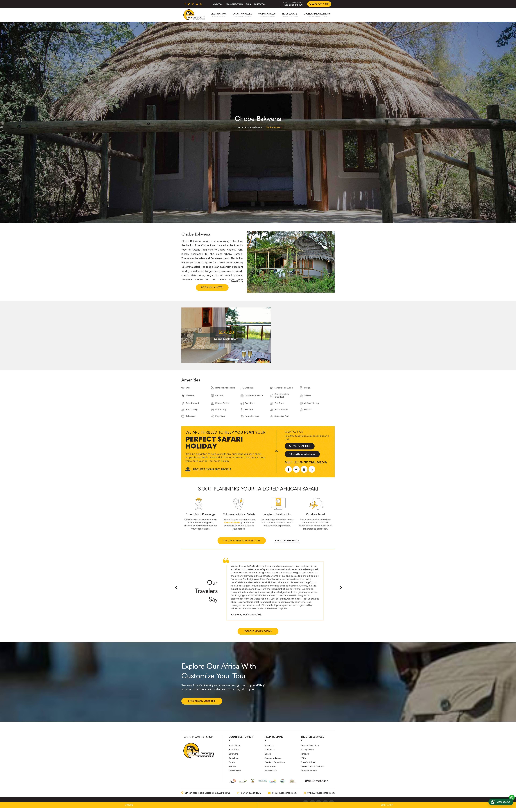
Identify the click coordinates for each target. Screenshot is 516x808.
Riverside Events (309, 770)
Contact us (270, 749)
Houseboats (289, 13)
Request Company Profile (212, 469)
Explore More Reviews (258, 631)
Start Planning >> (287, 540)
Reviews (305, 754)
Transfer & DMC (308, 762)
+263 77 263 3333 (301, 446)
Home (237, 127)
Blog (248, 4)
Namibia (232, 766)
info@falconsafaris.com (304, 454)
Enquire (129, 805)
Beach (268, 754)
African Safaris (232, 522)
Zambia (232, 762)
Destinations (219, 13)
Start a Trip (387, 805)
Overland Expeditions (317, 13)
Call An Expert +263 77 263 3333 (241, 540)
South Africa (234, 745)
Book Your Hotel (212, 287)
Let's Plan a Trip (320, 4)
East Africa (234, 749)
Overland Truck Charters (312, 766)
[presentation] (184, 335)
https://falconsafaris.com (321, 793)
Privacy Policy (307, 749)
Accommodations (234, 4)
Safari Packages (242, 13)
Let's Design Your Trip (201, 701)
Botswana (233, 754)
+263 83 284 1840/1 (293, 5)
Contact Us (260, 4)
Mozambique (235, 770)
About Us (218, 4)
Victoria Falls (267, 13)
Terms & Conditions (310, 745)
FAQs (303, 758)
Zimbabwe (234, 758)
